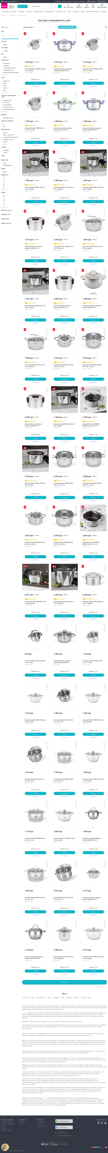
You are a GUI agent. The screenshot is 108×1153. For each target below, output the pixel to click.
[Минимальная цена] (5, 35)
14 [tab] (93, 176)
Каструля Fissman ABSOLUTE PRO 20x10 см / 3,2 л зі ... (64, 365)
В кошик (35, 83)
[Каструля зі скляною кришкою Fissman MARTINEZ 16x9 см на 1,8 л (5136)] (93, 814)
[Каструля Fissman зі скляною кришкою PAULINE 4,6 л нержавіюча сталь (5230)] (35, 400)
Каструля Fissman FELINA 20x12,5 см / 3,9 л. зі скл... (34, 780)
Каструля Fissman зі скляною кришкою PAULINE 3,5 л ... (62, 306)
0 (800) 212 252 (90, 1)
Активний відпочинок (92, 11)
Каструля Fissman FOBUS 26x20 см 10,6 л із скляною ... (93, 602)
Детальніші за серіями (67, 27)
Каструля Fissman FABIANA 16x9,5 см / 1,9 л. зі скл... (63, 780)
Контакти (21, 1122)
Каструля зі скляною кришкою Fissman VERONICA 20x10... (63, 69)
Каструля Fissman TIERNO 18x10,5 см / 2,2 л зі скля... (93, 69)
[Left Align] (60, 6)
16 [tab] (95, 176)
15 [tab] (94, 176)
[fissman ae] (91, 1147)
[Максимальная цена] (15, 35)
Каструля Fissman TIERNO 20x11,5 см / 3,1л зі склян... (35, 128)
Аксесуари (76, 11)
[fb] (102, 1122)
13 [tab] (68, 235)
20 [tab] (98, 176)
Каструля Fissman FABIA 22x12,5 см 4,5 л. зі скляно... (64, 424)
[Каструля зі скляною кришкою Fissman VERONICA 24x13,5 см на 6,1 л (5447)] (93, 104)
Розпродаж (5, 11)
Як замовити (58, 1)
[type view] (103, 27)
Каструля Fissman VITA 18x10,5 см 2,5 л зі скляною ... (64, 188)
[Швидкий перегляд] (47, 39)
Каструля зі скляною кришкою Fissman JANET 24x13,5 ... (63, 128)
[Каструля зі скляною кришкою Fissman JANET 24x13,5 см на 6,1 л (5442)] (64, 104)
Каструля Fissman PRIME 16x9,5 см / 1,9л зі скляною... (93, 720)
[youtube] (105, 1122)
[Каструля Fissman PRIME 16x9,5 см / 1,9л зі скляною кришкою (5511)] (93, 695)
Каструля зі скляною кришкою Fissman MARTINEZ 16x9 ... (92, 839)
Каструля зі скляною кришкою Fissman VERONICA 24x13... (92, 128)
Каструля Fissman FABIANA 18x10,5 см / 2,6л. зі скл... (35, 839)
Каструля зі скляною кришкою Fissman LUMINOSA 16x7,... (92, 898)
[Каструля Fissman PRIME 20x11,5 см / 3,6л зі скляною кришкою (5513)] (64, 814)
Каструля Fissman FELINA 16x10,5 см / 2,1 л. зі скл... (92, 661)
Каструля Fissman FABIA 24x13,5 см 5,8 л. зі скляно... (35, 484)
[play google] (54, 1145)
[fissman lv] (94, 1147)
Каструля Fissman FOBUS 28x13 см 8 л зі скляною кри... (35, 602)
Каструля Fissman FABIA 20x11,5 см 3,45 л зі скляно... (35, 306)
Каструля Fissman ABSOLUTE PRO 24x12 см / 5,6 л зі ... (35, 543)
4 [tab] (33, 176)
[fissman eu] (103, 1147)
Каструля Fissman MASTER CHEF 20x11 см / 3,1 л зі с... (92, 365)
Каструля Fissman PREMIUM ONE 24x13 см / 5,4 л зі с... (63, 543)
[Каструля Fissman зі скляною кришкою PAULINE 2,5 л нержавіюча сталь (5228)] (35, 222)
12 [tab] (67, 235)
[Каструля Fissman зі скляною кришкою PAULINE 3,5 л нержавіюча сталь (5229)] (64, 281)
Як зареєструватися (6, 1122)
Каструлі (24, 1012)
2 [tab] (61, 176)
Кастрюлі (29, 11)
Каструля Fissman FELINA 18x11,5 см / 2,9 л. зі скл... (63, 720)
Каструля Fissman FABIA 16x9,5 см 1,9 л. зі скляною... (35, 188)
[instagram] (98, 1122)
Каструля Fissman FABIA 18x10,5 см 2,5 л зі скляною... (93, 188)
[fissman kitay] (100, 1147)
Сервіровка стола (61, 11)
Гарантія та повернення (79, 1)
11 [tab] (68, 176)
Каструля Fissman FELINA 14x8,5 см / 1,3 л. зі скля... (35, 661)
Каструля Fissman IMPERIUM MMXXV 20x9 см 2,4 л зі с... (91, 424)
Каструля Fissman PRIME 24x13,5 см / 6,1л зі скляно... (93, 957)
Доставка (69, 1)
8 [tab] (36, 176)
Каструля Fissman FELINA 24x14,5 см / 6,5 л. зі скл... (63, 898)
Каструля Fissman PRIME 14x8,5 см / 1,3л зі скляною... (35, 720)
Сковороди (21, 11)
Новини (39, 1124)
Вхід (65, 7)
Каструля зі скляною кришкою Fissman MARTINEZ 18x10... (34, 957)
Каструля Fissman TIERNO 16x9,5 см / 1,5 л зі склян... (35, 69)
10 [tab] (38, 176)
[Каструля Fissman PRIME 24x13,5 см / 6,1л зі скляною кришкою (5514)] (93, 932)
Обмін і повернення (6, 1130)
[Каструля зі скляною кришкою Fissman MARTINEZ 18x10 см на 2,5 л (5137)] (35, 932)
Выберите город (7, 1)
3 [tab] (32, 176)
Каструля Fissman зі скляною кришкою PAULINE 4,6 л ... (33, 424)
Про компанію (41, 1122)
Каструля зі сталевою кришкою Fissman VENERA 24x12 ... (92, 306)
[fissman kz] (97, 1147)
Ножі (69, 11)
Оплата (64, 1)
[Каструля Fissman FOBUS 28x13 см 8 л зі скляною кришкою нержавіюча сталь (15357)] (35, 577)
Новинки (13, 11)
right (106, 11)
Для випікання (49, 11)
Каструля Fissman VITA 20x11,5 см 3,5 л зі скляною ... (93, 247)
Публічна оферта (41, 1126)
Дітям (82, 11)
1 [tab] (60, 176)
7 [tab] (63, 235)
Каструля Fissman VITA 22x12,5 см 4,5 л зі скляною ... (35, 365)
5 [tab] (34, 176)
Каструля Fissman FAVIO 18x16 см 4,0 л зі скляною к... (64, 957)
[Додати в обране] (47, 34)
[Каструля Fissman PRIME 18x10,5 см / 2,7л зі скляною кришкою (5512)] (93, 755)
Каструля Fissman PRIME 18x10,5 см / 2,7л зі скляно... (93, 780)
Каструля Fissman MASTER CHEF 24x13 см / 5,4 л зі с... (92, 484)
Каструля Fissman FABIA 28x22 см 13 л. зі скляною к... (64, 602)
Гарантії (21, 1124)
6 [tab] (64, 176)
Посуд (46, 1098)
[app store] (45, 1145)
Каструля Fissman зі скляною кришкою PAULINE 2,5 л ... (33, 247)
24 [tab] (101, 176)
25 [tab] (102, 176)
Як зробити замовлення (7, 1124)
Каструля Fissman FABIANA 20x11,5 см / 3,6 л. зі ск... (35, 898)
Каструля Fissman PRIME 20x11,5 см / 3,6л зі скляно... (64, 839)
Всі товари (24, 6)
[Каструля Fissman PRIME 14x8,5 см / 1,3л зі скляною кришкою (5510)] (35, 695)
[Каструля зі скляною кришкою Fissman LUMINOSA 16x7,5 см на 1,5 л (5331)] (93, 873)
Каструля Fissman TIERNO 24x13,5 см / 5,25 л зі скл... (64, 247)
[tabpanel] (64, 44)
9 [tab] (37, 176)
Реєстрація (70, 7)
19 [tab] (97, 176)
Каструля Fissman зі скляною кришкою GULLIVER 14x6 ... (62, 661)
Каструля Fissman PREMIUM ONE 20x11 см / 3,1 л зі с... (63, 484)
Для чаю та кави (38, 11)
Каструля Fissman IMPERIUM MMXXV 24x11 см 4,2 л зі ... (91, 543)
